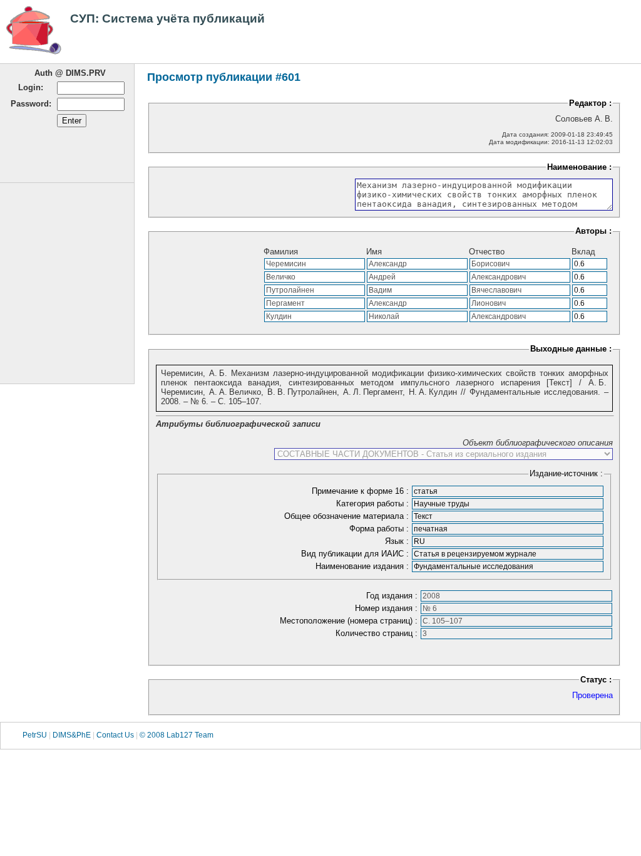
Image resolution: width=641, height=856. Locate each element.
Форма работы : (380, 528)
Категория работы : (373, 503)
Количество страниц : (378, 633)
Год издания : (393, 595)
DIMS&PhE (72, 735)
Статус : (596, 679)
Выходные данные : (571, 348)
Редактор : (590, 103)
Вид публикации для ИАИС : (356, 553)
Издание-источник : (566, 473)
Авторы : (593, 231)
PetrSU (35, 735)
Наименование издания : (363, 566)
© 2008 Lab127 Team (176, 735)
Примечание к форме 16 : (361, 491)
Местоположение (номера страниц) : (350, 620)
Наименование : (579, 167)
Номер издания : (387, 608)
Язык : (398, 541)
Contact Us (115, 735)
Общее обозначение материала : (347, 516)
